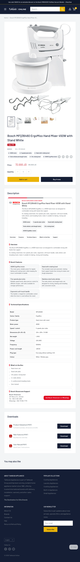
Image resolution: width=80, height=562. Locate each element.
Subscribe (50, 529)
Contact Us (8, 517)
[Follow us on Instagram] (9, 549)
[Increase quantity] (29, 171)
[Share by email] (71, 156)
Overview (13, 237)
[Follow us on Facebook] (5, 549)
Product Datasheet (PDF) (22, 425)
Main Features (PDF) (20, 435)
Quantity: (10, 172)
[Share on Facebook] (59, 156)
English (7, 540)
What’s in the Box (45, 237)
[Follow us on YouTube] (13, 549)
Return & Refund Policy (12, 524)
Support (55, 237)
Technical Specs (32, 237)
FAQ (5, 521)
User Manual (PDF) (20, 444)
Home (6, 18)
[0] (74, 9)
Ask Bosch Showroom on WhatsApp (57, 398)
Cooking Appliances (51, 486)
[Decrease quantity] (18, 171)
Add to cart (23, 179)
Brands (6, 514)
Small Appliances (50, 493)
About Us (7, 511)
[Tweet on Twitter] (67, 156)
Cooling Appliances (51, 480)
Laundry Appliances (51, 483)
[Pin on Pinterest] (63, 156)
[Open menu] (5, 9)
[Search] (62, 9)
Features (21, 237)
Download (64, 426)
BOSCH (9, 149)
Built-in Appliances (51, 490)
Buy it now (57, 179)
